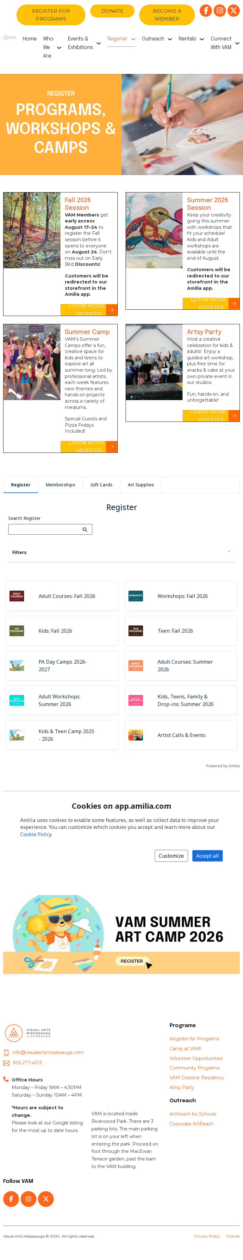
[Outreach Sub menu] (169, 41)
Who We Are (48, 47)
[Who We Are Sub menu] (59, 49)
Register (118, 39)
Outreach (153, 39)
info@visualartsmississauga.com (48, 1052)
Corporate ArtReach (192, 1124)
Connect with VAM (221, 43)
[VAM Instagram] (220, 10)
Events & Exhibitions (80, 43)
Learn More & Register (89, 310)
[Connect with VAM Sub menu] (237, 45)
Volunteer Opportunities (196, 1058)
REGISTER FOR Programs (51, 15)
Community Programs (194, 1068)
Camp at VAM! (185, 1048)
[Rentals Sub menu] (201, 41)
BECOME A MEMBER (167, 15)
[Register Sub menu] (133, 41)
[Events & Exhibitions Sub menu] (98, 45)
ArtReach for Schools (193, 1114)
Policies (233, 1236)
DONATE (112, 11)
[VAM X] (233, 10)
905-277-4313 (27, 1063)
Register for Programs (194, 1039)
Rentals (187, 39)
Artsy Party (182, 1087)
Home (30, 39)
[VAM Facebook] (206, 10)
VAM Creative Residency (197, 1077)
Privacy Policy (207, 1236)
